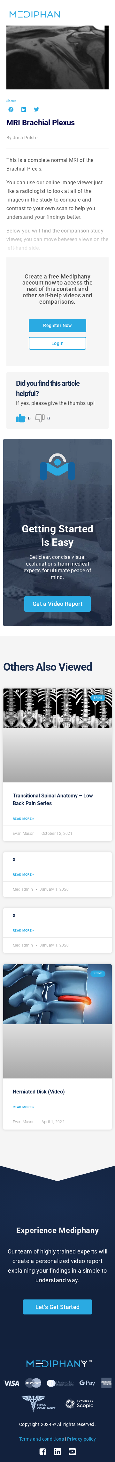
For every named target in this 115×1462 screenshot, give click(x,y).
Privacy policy (81, 1439)
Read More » (23, 818)
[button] (11, 109)
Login (57, 343)
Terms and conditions (41, 1439)
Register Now (57, 325)
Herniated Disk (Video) (39, 1092)
